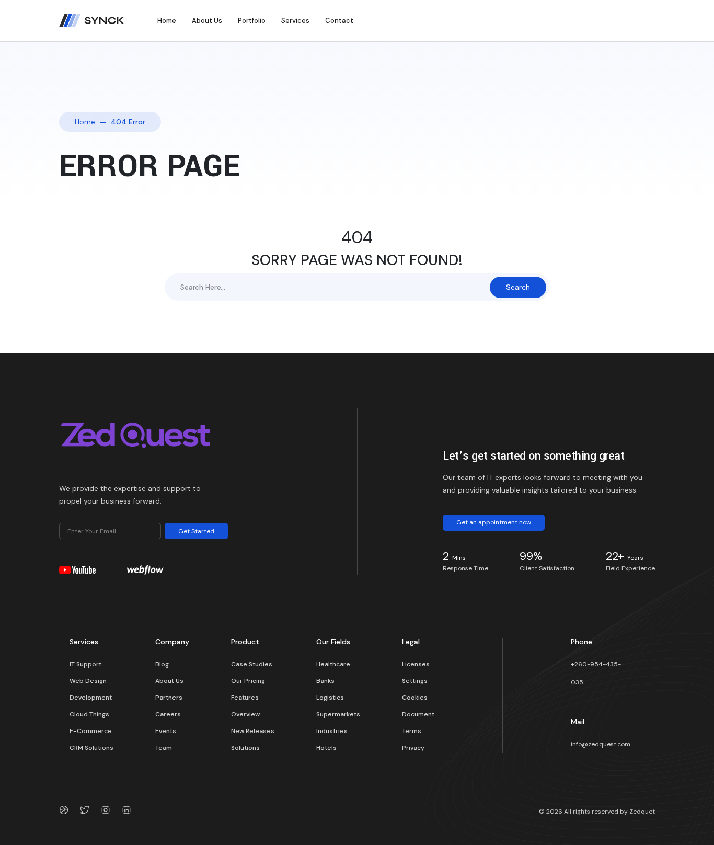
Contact (339, 20)
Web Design (88, 681)
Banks (325, 681)
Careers (168, 714)
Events (165, 731)
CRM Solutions (91, 748)
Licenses (416, 664)
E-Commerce (91, 731)
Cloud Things (89, 714)
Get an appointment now (493, 522)
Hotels (326, 748)
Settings (415, 681)
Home (166, 20)
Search (518, 287)
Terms (411, 731)
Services (295, 20)
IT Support (85, 664)
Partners (168, 697)
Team (163, 748)
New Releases (252, 731)
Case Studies (251, 664)
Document (418, 714)
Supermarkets (338, 714)
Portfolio (252, 20)
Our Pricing (248, 681)
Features (245, 697)
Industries (332, 731)
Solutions (245, 748)
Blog (162, 664)
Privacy (413, 748)
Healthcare (333, 664)
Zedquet (642, 811)
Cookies (415, 697)
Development (91, 697)
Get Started (196, 531)
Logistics (330, 697)
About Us (207, 20)
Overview (245, 714)
